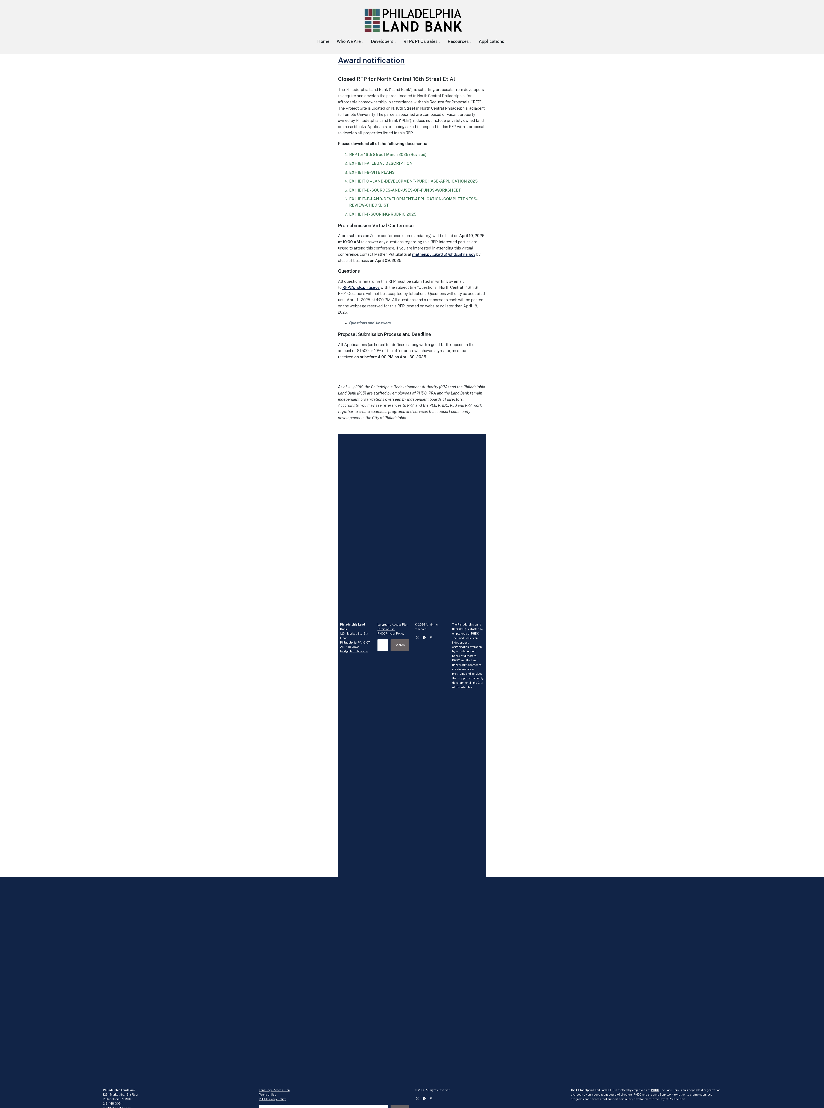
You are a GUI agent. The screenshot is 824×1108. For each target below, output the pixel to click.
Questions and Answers (370, 323)
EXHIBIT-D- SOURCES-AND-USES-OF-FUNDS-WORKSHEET (405, 190)
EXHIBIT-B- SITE (365, 172)
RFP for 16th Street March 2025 (378, 154)
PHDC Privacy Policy (390, 633)
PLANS (388, 172)
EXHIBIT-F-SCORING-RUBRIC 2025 (382, 214)
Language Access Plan (392, 624)
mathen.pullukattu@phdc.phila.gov (443, 254)
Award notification (371, 60)
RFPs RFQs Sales (420, 41)
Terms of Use (386, 629)
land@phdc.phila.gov (354, 651)
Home (323, 41)
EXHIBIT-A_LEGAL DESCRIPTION (381, 163)
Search (400, 645)
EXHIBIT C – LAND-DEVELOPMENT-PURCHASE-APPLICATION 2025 (413, 181)
